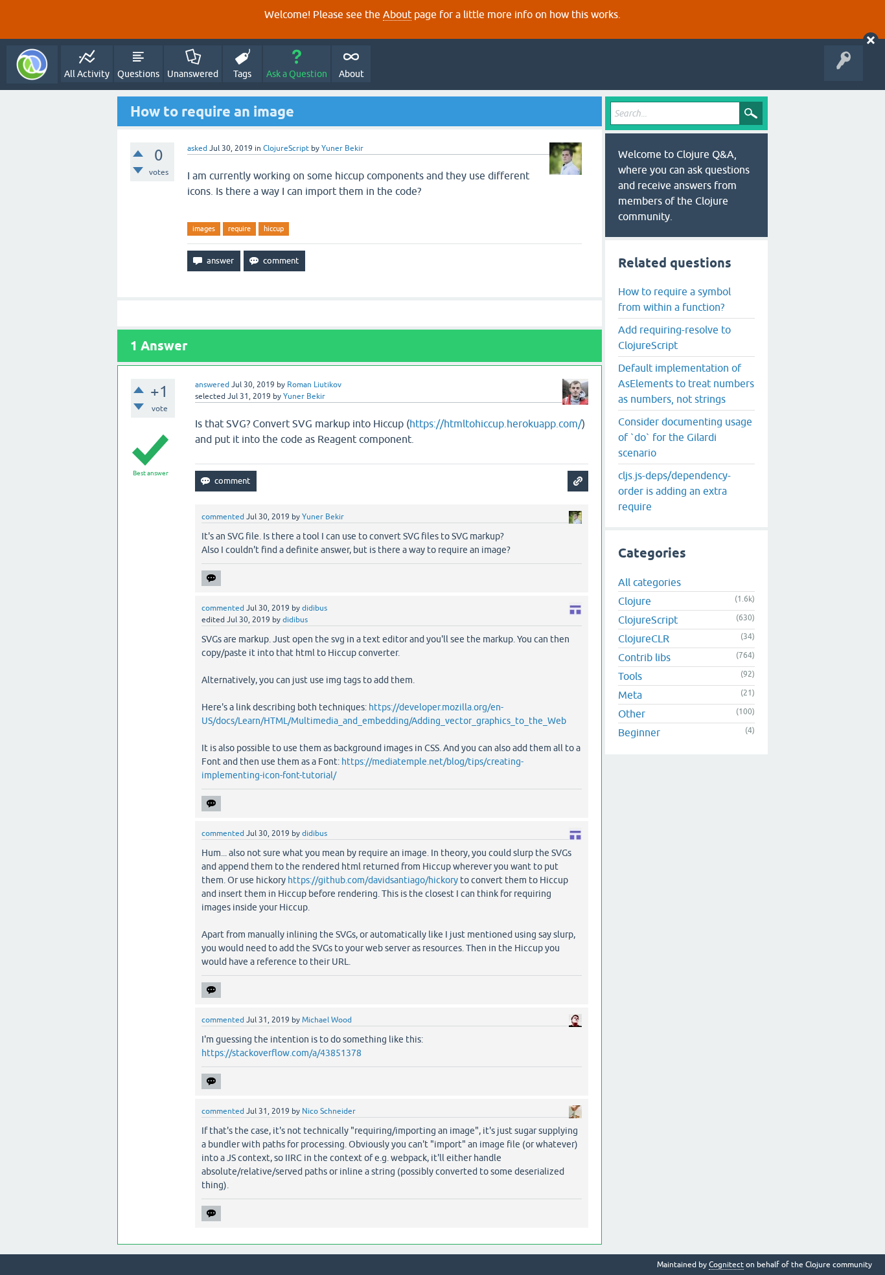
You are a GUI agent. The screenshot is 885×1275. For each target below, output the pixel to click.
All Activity (86, 74)
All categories (649, 582)
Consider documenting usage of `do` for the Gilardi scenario (685, 437)
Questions (138, 74)
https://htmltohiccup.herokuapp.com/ (495, 423)
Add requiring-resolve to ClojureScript (674, 337)
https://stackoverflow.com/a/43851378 (281, 1053)
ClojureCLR (643, 638)
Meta (630, 695)
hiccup (274, 228)
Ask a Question (296, 74)
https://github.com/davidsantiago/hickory (373, 880)
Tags (242, 74)
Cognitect (726, 1264)
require (239, 228)
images (203, 228)
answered (212, 384)
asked (197, 148)
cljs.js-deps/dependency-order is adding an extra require (674, 490)
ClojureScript (286, 148)
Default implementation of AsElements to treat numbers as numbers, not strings (686, 383)
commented (222, 516)
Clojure (634, 601)
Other (631, 713)
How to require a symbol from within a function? (674, 299)
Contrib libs (644, 657)
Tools (630, 676)
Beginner (639, 732)
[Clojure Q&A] (32, 64)
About (397, 14)
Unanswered (192, 74)
